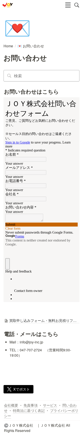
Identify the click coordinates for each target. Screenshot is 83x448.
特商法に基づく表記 (29, 410)
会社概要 (11, 405)
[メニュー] (68, 5)
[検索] (76, 5)
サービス (50, 405)
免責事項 (30, 405)
